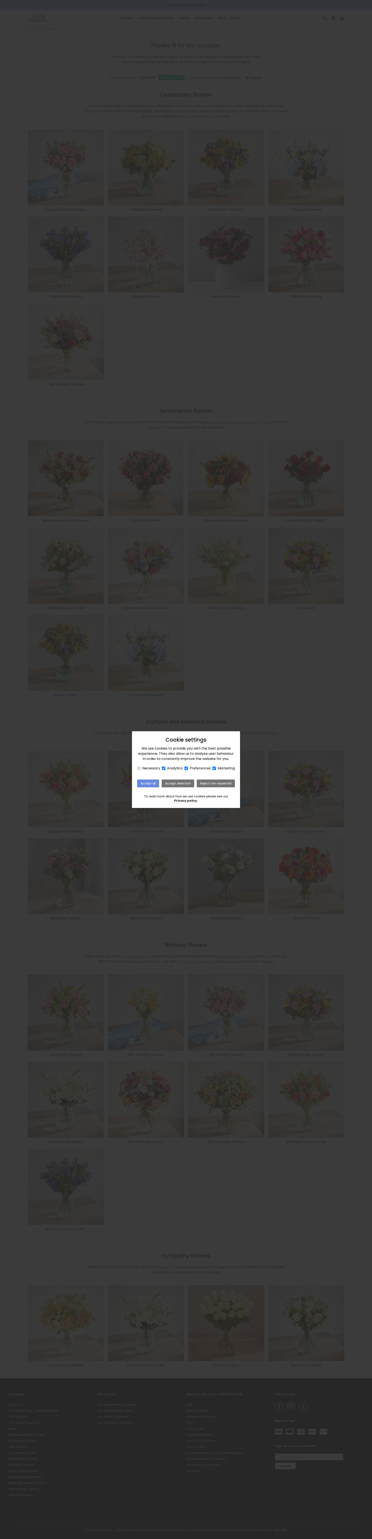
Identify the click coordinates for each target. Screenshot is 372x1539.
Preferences (200, 768)
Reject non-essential (215, 783)
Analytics (175, 768)
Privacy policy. (186, 800)
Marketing (226, 768)
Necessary (151, 768)
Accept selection (178, 783)
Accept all (148, 783)
